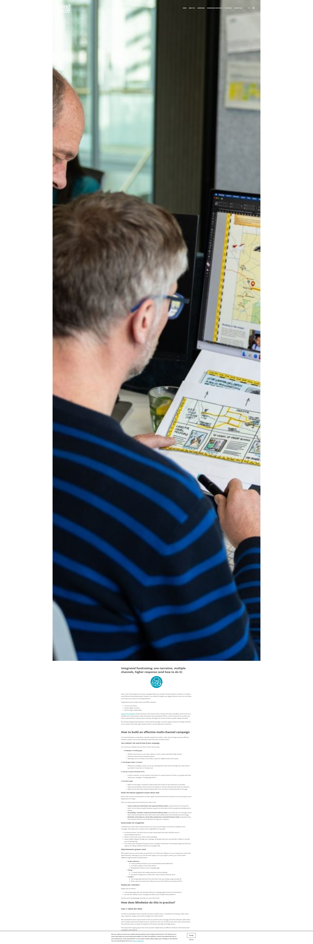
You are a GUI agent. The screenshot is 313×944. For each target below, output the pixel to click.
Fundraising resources (215, 8)
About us (192, 8)
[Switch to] (245, 8)
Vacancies (228, 8)
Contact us (238, 8)
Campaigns (201, 8)
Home (184, 8)
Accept (191, 935)
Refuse (191, 939)
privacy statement (138, 941)
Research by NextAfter (128, 714)
